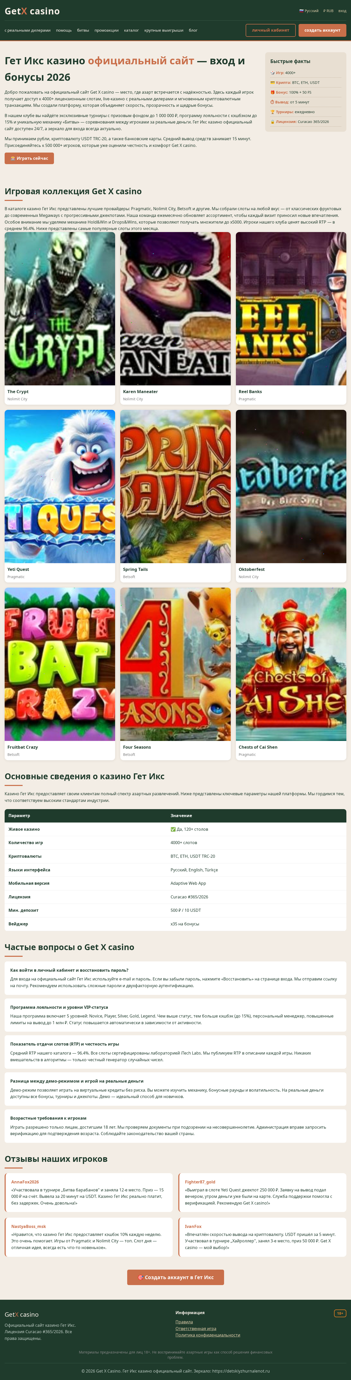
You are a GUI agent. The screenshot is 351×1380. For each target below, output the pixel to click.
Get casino (32, 11)
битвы (83, 30)
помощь (64, 30)
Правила (184, 1322)
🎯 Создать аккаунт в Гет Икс (175, 1277)
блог (193, 30)
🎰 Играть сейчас (29, 158)
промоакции (107, 30)
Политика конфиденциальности (208, 1335)
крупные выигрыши (163, 30)
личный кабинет (270, 30)
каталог (131, 30)
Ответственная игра (196, 1328)
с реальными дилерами (28, 30)
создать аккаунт (322, 30)
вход (342, 10)
